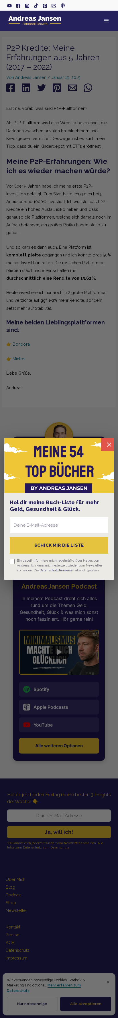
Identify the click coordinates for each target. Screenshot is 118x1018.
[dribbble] (62, 5)
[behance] (45, 5)
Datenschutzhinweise (56, 570)
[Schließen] (107, 444)
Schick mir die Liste (59, 545)
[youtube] (9, 5)
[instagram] (27, 5)
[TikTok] (36, 5)
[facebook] (18, 5)
